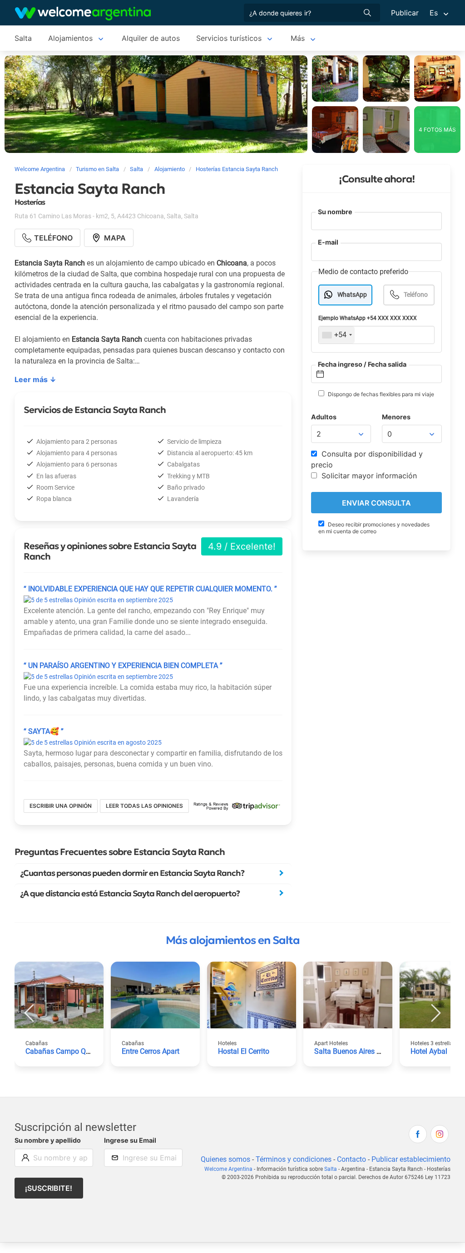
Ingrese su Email (130, 1140)
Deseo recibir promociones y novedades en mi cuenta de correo (374, 528)
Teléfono (416, 295)
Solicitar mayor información (368, 475)
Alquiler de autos (151, 38)
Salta (23, 38)
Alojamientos (70, 38)
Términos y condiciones (293, 1159)
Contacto (351, 1159)
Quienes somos (225, 1159)
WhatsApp (352, 295)
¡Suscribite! (48, 1188)
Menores (396, 417)
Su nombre (335, 212)
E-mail (328, 242)
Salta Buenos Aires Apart (354, 1051)
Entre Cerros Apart (150, 1051)
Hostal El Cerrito (243, 1051)
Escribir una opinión (61, 805)
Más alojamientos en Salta (233, 940)
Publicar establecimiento (410, 1159)
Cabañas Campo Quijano (65, 1051)
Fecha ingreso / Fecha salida (362, 364)
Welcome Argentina (228, 1169)
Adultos (323, 417)
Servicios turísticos (229, 38)
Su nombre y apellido (48, 1140)
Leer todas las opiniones (144, 805)
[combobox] (337, 335)
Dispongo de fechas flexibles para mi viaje (380, 394)
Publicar (405, 12)
